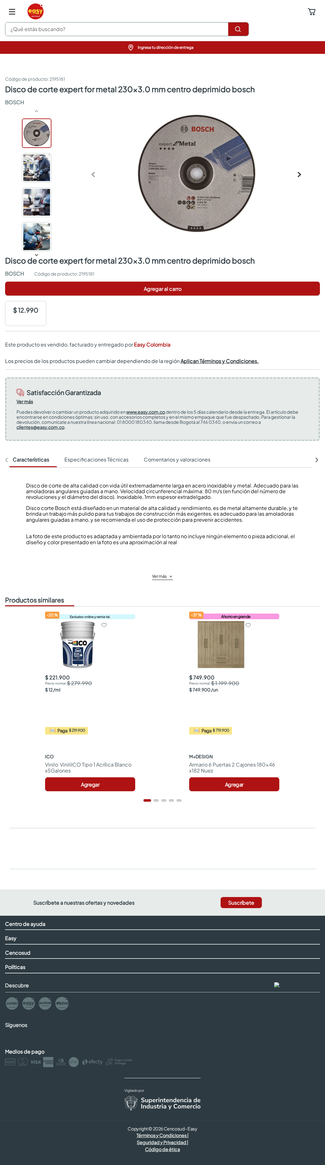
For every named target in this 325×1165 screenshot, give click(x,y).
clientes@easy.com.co (40, 427)
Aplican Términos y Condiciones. (220, 361)
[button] (162, 47)
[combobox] (127, 29)
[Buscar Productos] (238, 29)
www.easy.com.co (145, 412)
